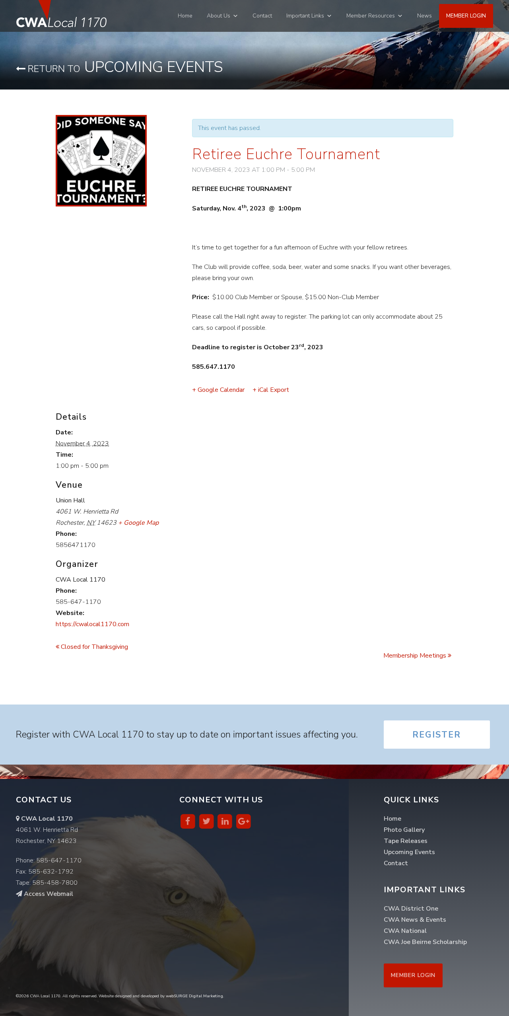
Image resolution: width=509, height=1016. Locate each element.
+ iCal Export (271, 389)
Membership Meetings (415, 655)
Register (436, 735)
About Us (218, 15)
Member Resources (370, 15)
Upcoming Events (124, 67)
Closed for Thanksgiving (93, 646)
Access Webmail (47, 893)
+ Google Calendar (218, 389)
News (424, 15)
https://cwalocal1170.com (92, 624)
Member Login (466, 15)
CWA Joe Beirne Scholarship (425, 942)
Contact (262, 15)
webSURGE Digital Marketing (194, 996)
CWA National (405, 930)
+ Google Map (138, 522)
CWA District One (411, 908)
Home (185, 15)
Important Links (305, 15)
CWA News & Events (415, 919)
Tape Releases (405, 841)
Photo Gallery (404, 829)
